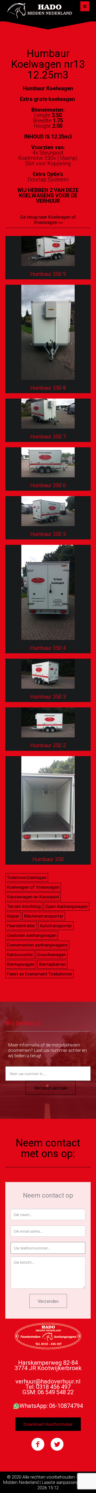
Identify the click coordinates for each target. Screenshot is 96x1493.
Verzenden (48, 1300)
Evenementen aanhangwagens (37, 945)
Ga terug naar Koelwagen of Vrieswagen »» (48, 219)
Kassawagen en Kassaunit (33, 896)
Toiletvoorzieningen (26, 877)
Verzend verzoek (50, 1087)
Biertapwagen (20, 964)
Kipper (13, 916)
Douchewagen (51, 954)
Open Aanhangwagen (66, 906)
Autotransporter (56, 925)
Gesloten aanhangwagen (32, 935)
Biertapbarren (52, 964)
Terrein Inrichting (24, 906)
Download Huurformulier (48, 1424)
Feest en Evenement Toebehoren (39, 974)
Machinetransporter (43, 916)
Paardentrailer (21, 925)
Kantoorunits (20, 954)
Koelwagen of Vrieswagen (33, 887)
